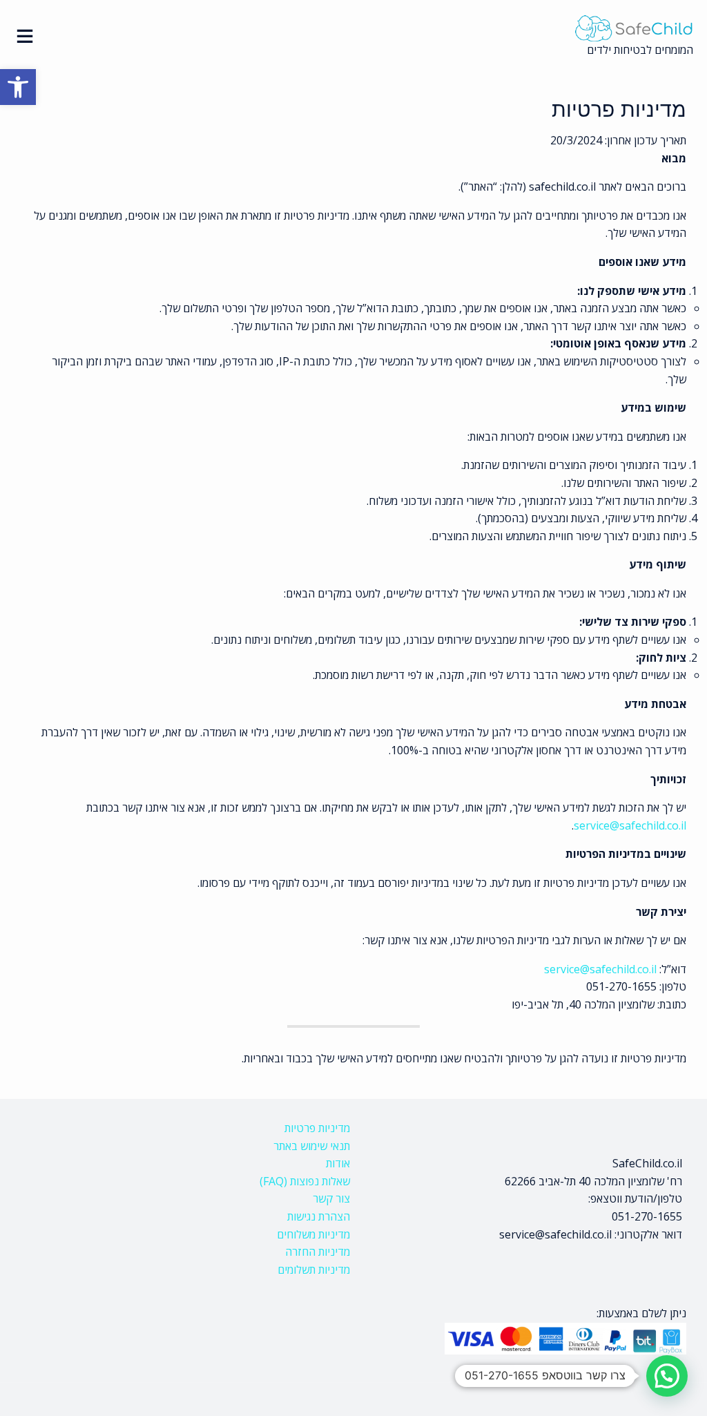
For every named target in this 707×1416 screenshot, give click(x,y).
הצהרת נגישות (318, 1216)
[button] (18, 87)
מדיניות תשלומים (314, 1269)
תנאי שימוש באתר (311, 1146)
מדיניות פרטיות (317, 1128)
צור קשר (331, 1198)
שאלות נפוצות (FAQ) (305, 1181)
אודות (338, 1163)
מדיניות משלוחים (313, 1234)
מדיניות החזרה (317, 1251)
